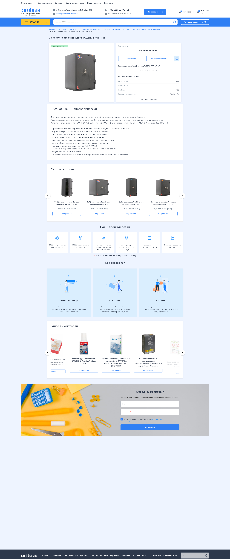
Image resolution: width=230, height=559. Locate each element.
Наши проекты (94, 3)
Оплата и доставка (75, 3)
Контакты (108, 3)
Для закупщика (45, 3)
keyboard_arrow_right (182, 195)
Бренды (58, 3)
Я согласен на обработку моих (144, 420)
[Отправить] (206, 555)
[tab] (61, 109)
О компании (26, 3)
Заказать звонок (155, 12)
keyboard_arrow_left (47, 195)
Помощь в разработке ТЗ (195, 22)
